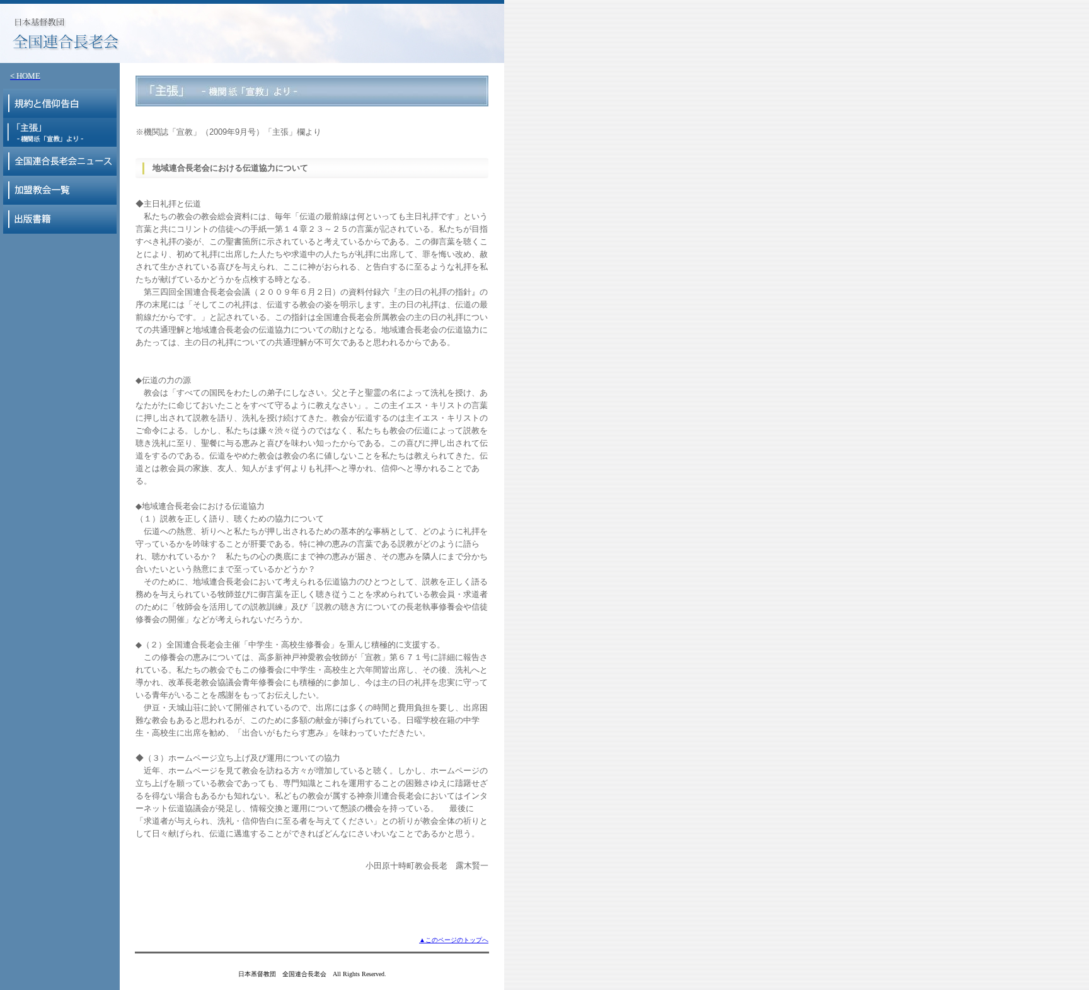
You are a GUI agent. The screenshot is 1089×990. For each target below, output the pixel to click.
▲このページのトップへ (453, 939)
